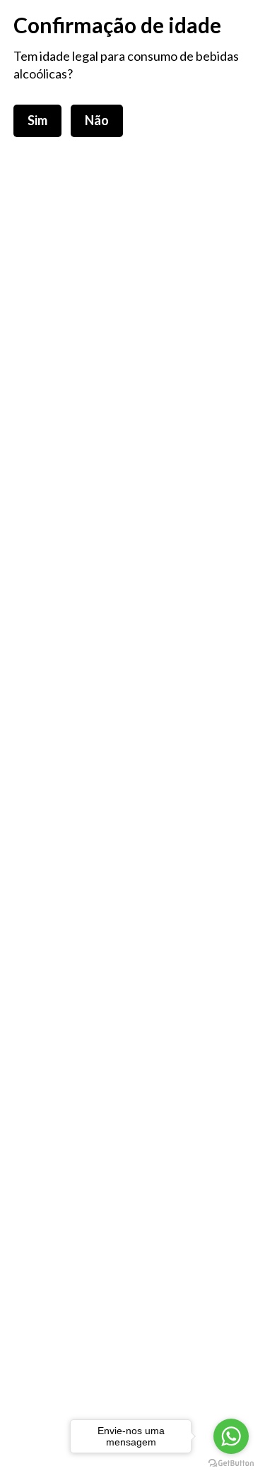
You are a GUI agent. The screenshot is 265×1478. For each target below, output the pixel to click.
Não (97, 120)
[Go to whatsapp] (231, 1436)
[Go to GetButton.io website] (231, 1463)
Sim (37, 120)
